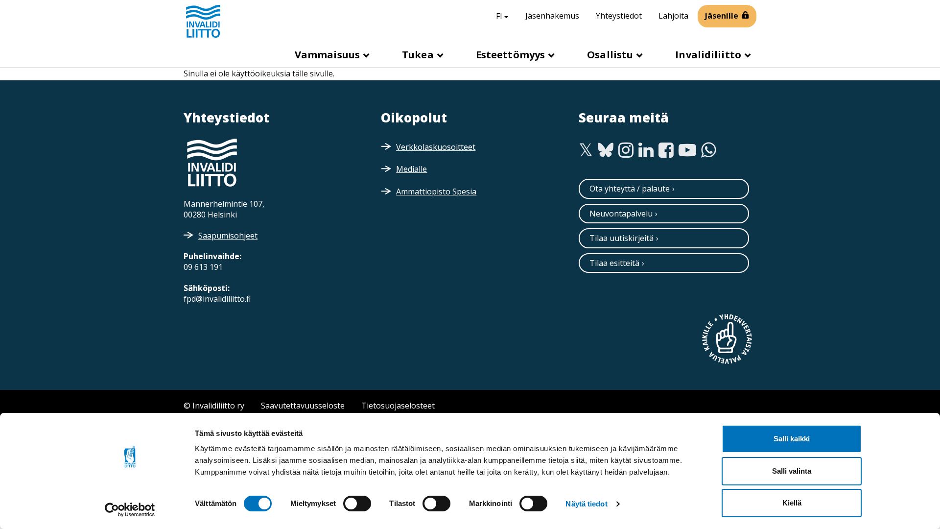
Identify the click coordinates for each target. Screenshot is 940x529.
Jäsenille (721, 15)
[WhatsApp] (708, 150)
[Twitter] (586, 150)
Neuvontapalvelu (621, 213)
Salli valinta (791, 471)
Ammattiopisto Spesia (436, 191)
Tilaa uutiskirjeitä (621, 238)
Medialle (411, 169)
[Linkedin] (646, 150)
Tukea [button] (419, 54)
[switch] (357, 503)
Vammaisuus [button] (328, 54)
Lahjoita (673, 15)
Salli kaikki (792, 438)
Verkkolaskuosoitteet (435, 147)
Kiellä (791, 503)
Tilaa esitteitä (614, 263)
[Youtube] (687, 150)
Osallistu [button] (611, 54)
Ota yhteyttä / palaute (629, 188)
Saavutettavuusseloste (303, 405)
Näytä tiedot (586, 504)
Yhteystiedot (619, 15)
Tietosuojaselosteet (398, 405)
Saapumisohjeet (228, 235)
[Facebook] (666, 150)
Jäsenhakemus (552, 15)
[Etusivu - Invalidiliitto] (203, 21)
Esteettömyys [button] (511, 54)
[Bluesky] (606, 150)
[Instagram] (626, 150)
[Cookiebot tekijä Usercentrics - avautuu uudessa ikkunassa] (130, 510)
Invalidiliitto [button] (709, 54)
